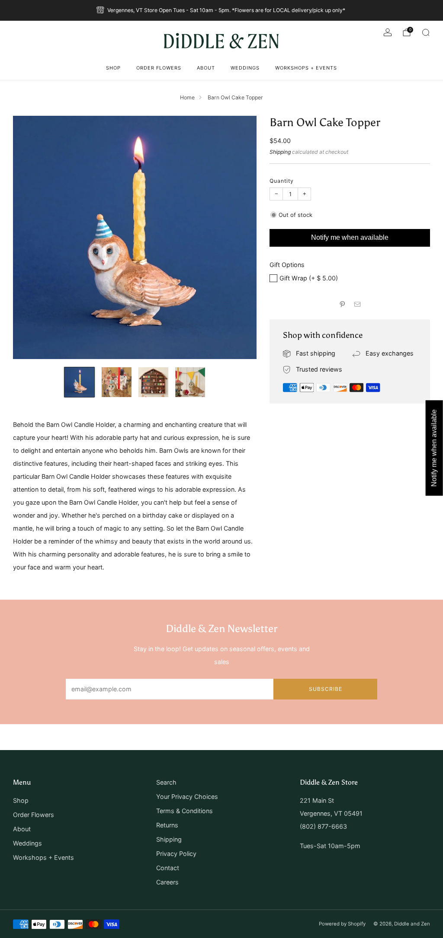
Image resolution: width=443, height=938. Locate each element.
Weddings (245, 68)
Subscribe (325, 689)
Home (187, 97)
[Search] (425, 32)
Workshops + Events (306, 68)
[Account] (387, 32)
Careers (167, 882)
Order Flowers (158, 68)
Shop (113, 68)
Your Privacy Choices (187, 796)
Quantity (282, 181)
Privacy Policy (176, 853)
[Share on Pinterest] (342, 304)
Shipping (280, 152)
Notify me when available (349, 237)
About (206, 68)
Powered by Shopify (342, 924)
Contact (167, 867)
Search (166, 782)
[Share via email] (358, 304)
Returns (167, 825)
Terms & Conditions (184, 810)
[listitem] (221, 10)
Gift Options (287, 264)
